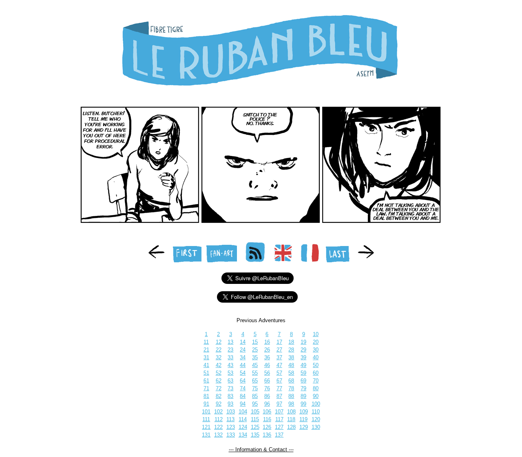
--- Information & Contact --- (261, 449)
